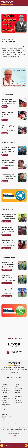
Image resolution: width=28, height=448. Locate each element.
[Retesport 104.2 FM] (14, 364)
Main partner (5, 418)
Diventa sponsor (6, 416)
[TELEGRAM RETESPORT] (14, 195)
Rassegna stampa (18, 391)
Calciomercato (19, 388)
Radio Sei (4, 388)
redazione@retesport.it (14, 433)
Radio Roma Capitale (5, 391)
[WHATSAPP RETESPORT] (14, 310)
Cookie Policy (17, 423)
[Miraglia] (14, 77)
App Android (18, 402)
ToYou (3, 420)
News (16, 386)
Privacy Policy (10, 423)
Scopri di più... (14, 373)
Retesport (4, 386)
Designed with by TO (14, 436)
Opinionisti (4, 402)
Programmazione (7, 398)
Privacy (1, 440)
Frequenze (4, 406)
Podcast (17, 398)
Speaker (4, 400)
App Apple (18, 400)
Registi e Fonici (6, 404)
